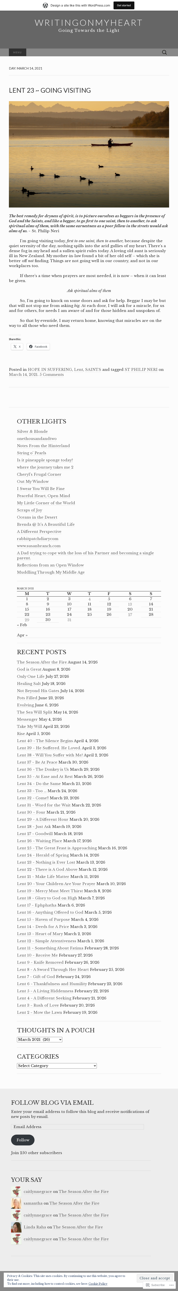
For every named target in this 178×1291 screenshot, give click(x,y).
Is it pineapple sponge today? (45, 460)
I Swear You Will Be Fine (41, 489)
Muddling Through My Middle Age (51, 572)
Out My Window (33, 481)
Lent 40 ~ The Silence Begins (45, 741)
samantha (33, 1203)
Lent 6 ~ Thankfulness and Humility (52, 984)
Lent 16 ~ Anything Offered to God (50, 912)
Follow (22, 1140)
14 (151, 604)
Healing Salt (29, 683)
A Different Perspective (39, 531)
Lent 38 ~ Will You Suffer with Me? (50, 755)
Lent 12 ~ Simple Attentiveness (46, 941)
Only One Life (30, 676)
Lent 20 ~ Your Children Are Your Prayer (56, 884)
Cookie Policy (98, 1283)
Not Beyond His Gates (38, 691)
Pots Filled (27, 698)
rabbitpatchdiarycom (37, 539)
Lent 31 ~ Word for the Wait (44, 805)
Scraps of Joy (29, 510)
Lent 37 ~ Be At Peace (37, 762)
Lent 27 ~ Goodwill (35, 834)
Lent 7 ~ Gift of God (36, 977)
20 (130, 609)
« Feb (22, 625)
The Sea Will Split (34, 712)
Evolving (25, 705)
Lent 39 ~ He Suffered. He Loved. (49, 748)
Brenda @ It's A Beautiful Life (46, 524)
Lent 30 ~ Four (31, 812)
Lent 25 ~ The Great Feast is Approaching (57, 848)
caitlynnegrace (38, 1191)
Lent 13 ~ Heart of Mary (40, 934)
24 (69, 614)
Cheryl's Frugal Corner (39, 474)
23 (48, 614)
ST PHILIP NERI (141, 369)
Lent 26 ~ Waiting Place (39, 841)
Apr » (22, 635)
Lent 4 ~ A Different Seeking (44, 998)
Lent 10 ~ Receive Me (37, 955)
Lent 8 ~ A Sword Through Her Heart (53, 969)
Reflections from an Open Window (50, 565)
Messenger (27, 719)
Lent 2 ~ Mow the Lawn (39, 1012)
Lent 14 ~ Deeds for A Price (43, 926)
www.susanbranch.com (39, 546)
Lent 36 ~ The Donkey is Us (43, 769)
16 (48, 609)
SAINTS (93, 369)
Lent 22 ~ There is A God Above (47, 869)
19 (109, 609)
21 (151, 609)
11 (89, 604)
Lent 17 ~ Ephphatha (36, 905)
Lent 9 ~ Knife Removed (40, 962)
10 (69, 604)
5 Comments (52, 374)
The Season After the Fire (42, 662)
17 (69, 609)
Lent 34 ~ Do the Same (39, 784)
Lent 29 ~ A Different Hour (42, 819)
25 (89, 614)
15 (27, 609)
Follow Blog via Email (52, 1102)
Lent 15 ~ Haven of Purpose (43, 919)
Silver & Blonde (32, 431)
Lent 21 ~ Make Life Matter (43, 876)
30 (48, 620)
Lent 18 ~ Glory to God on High (47, 898)
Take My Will (29, 726)
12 (109, 604)
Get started (124, 5)
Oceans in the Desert (37, 517)
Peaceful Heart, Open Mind (43, 496)
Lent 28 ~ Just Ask (34, 826)
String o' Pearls (31, 453)
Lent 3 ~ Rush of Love (38, 1005)
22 (27, 614)
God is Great (29, 669)
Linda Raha (35, 1227)
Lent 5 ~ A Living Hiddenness (45, 991)
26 (109, 614)
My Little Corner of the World (46, 503)
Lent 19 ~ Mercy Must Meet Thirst (50, 891)
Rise (21, 733)
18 (89, 609)
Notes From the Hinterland (43, 446)
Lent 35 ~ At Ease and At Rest (45, 776)
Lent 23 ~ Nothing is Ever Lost (46, 862)
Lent (78, 369)
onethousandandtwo (37, 438)
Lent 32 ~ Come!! (33, 798)
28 (151, 614)
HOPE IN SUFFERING (50, 369)
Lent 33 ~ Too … (31, 791)
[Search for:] (164, 52)
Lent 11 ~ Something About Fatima (50, 948)
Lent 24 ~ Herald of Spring (43, 855)
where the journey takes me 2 (45, 467)
